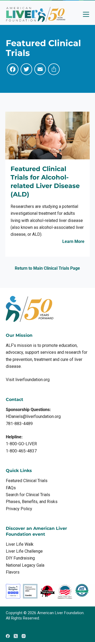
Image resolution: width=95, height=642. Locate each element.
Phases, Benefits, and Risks (32, 501)
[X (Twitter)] (16, 636)
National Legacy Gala (25, 565)
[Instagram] (24, 636)
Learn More (73, 241)
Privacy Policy (19, 508)
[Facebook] (8, 636)
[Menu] (86, 14)
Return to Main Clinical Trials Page (47, 268)
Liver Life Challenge (24, 551)
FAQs (11, 487)
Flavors (13, 572)
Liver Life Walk (20, 544)
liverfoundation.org (32, 379)
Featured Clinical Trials (27, 480)
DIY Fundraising (20, 558)
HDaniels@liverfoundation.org (33, 416)
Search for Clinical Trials (28, 494)
